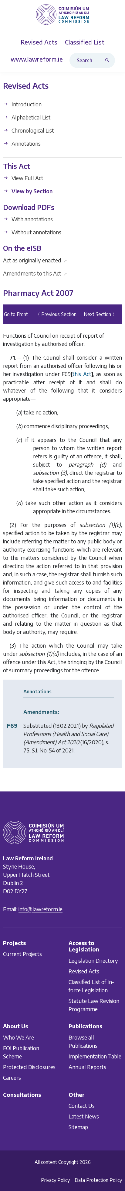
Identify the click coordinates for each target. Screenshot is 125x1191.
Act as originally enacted (35, 260)
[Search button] (108, 60)
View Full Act (26, 178)
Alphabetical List (30, 117)
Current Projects (22, 954)
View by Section (31, 191)
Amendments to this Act (35, 273)
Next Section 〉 (100, 314)
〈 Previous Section (55, 314)
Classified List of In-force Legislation (91, 986)
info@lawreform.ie (40, 908)
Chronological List (32, 130)
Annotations (25, 143)
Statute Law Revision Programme (94, 1004)
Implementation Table (95, 1056)
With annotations (31, 218)
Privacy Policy (55, 1180)
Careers (12, 1077)
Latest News (84, 1116)
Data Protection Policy (98, 1180)
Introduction (26, 104)
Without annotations (35, 232)
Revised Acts (84, 971)
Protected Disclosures (29, 1066)
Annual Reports (87, 1066)
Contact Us (82, 1105)
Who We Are (18, 1037)
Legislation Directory (93, 960)
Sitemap (78, 1126)
